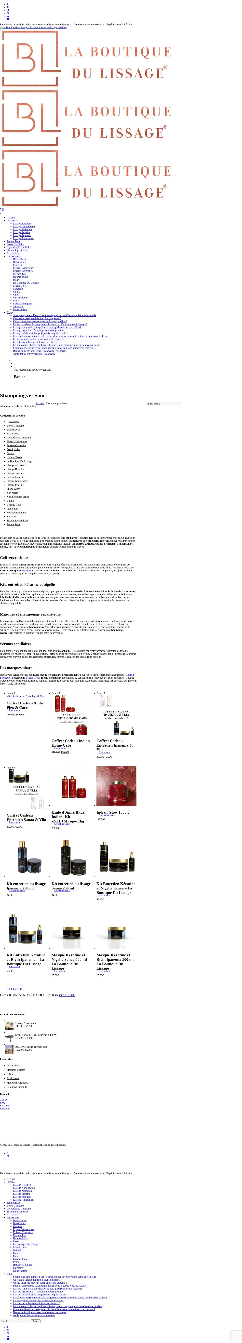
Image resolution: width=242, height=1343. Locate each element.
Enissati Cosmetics (16, 445)
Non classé (12, 492)
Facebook (5, 1105)
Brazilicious (13, 433)
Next (19, 988)
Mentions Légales (16, 1069)
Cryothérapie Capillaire (19, 437)
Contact (4, 1099)
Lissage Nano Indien (17, 481)
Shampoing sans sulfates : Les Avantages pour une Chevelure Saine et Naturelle (54, 1276)
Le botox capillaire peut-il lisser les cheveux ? (36, 1303)
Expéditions (13, 1078)
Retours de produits (17, 1087)
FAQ (2, 1102)
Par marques (13, 1217)
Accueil (40, 403)
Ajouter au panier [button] (62, 823)
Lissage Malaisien (16, 477)
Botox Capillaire (15, 425)
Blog (9, 1273)
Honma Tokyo (14, 457)
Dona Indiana (20, 1270)
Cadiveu (17, 1226)
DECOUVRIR (67, 995)
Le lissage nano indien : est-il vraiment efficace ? (38, 1300)
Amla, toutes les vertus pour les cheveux (34, 1315)
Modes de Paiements (17, 1082)
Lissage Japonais (15, 473)
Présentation (13, 1065)
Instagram (5, 1108)
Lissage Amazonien (17, 465)
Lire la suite (14, 710)
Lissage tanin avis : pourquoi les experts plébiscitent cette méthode (47, 1288)
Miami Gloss (13, 488)
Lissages (11, 1182)
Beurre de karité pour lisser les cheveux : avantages (39, 1312)
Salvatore (11, 516)
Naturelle (18, 1250)
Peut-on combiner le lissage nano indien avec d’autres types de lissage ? (50, 1285)
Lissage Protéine (15, 484)
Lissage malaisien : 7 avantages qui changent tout (38, 1291)
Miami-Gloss (33, 677)
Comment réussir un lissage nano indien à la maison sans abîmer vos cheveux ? (54, 1309)
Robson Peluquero (16, 512)
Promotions (12, 508)
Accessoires (13, 421)
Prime (16, 1262)
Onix (15, 1256)
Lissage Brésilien (15, 469)
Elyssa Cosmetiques (17, 441)
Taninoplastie (13, 524)
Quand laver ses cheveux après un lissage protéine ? (40, 1282)
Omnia (10, 500)
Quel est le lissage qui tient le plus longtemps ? (37, 1279)
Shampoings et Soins (17, 520)
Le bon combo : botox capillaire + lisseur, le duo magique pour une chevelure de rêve (57, 1306)
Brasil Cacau (13, 429)
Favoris (10, 453)
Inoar (16, 1241)
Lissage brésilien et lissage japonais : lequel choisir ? (40, 1294)
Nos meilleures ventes (18, 496)
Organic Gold (14, 504)
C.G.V (10, 1074)
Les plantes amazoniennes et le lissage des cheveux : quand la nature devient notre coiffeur (60, 1297)
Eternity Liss (13, 449)
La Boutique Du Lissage (19, 461)
